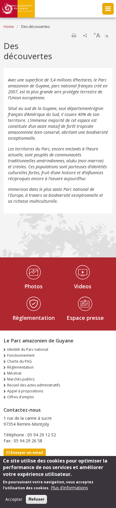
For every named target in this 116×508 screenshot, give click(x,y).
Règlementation (33, 317)
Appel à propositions (25, 391)
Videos (82, 286)
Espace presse (85, 317)
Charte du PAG (19, 361)
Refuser (36, 499)
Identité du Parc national (27, 349)
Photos (33, 286)
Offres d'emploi (20, 397)
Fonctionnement (21, 355)
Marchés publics (21, 379)
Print (74, 35)
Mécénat (14, 373)
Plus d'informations (69, 487)
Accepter (13, 499)
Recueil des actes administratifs (33, 385)
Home (9, 26)
